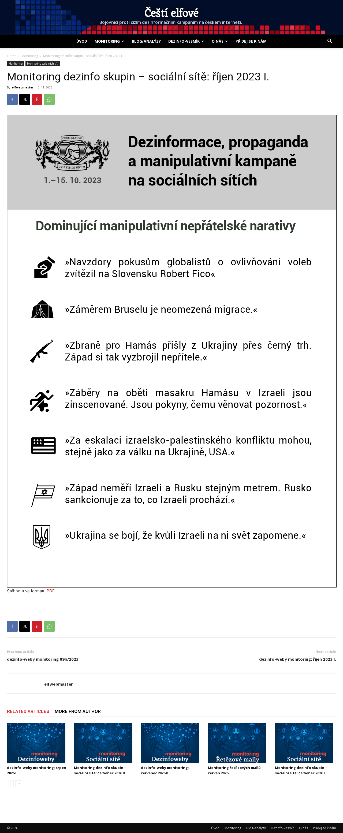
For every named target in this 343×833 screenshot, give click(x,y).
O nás (217, 41)
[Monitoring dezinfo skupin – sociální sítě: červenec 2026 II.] (104, 743)
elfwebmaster (22, 87)
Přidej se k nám (251, 41)
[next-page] (19, 783)
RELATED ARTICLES (28, 711)
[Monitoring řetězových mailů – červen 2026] (238, 743)
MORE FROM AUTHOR (78, 711)
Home (11, 56)
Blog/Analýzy (146, 41)
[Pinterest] (37, 99)
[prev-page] (10, 783)
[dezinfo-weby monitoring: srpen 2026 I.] (37, 743)
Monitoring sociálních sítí (42, 63)
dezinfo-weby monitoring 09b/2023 (43, 659)
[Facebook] (12, 99)
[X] (24, 99)
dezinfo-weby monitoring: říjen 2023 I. (297, 659)
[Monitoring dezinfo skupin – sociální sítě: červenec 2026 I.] (305, 743)
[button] (329, 41)
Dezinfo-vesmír (184, 41)
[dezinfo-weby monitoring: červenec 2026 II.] (171, 743)
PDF (51, 590)
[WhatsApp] (49, 99)
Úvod (81, 41)
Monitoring (107, 41)
